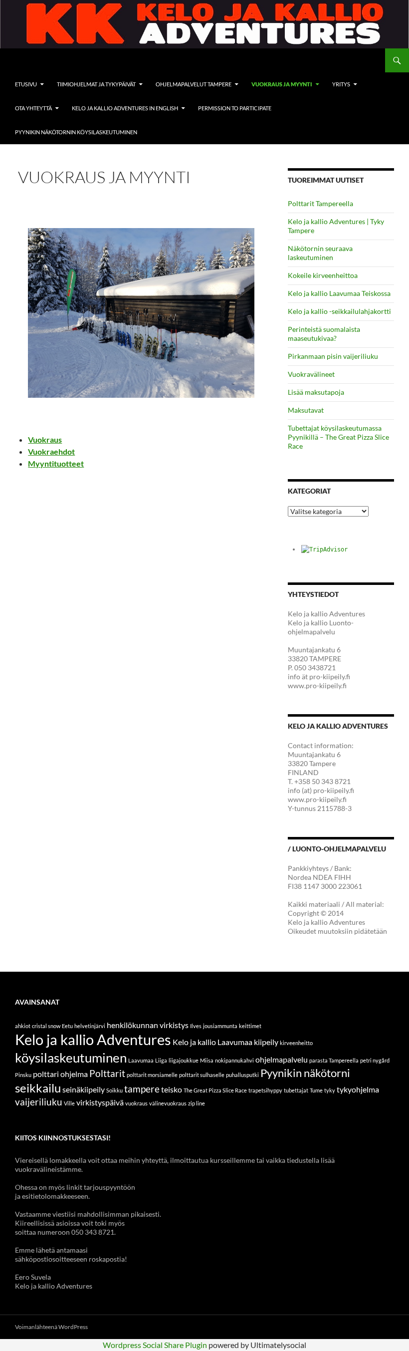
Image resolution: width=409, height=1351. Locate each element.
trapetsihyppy (265, 1090)
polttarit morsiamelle (152, 1075)
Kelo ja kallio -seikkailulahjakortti (339, 311)
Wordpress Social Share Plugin (155, 1345)
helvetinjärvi (89, 1026)
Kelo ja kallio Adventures (93, 1039)
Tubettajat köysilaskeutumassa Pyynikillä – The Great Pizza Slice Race (338, 437)
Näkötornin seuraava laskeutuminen (320, 253)
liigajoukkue (184, 1060)
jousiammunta (220, 1026)
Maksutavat (306, 410)
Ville (69, 1103)
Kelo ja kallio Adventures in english (125, 108)
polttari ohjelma (60, 1074)
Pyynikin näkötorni (305, 1073)
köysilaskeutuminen (71, 1058)
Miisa (206, 1060)
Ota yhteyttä (33, 108)
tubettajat (296, 1090)
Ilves (196, 1026)
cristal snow (46, 1026)
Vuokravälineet (311, 374)
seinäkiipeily (83, 1089)
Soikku (114, 1090)
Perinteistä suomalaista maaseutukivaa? (324, 333)
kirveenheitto (296, 1043)
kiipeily (266, 1042)
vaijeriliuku (38, 1101)
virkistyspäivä (100, 1102)
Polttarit (107, 1073)
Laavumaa (141, 1060)
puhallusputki (242, 1075)
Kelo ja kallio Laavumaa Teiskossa (339, 293)
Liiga (161, 1060)
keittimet (250, 1026)
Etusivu (26, 84)
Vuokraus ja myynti (281, 84)
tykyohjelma (358, 1089)
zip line (196, 1103)
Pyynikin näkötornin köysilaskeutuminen (76, 132)
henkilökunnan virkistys (148, 1025)
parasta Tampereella (334, 1060)
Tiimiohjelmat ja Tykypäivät (96, 84)
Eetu (67, 1026)
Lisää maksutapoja (316, 392)
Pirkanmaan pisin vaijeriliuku (333, 356)
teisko (171, 1089)
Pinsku (23, 1075)
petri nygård (375, 1060)
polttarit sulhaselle (201, 1075)
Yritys (341, 84)
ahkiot (22, 1026)
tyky (329, 1090)
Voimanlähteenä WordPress (51, 1327)
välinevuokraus (168, 1103)
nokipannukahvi (234, 1060)
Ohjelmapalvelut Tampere (193, 84)
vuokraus (136, 1103)
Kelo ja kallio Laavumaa (212, 1042)
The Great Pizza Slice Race (215, 1090)
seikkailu (38, 1088)
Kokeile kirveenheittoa (323, 275)
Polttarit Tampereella (320, 203)
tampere (142, 1088)
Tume (316, 1090)
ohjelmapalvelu (281, 1059)
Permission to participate (234, 108)
